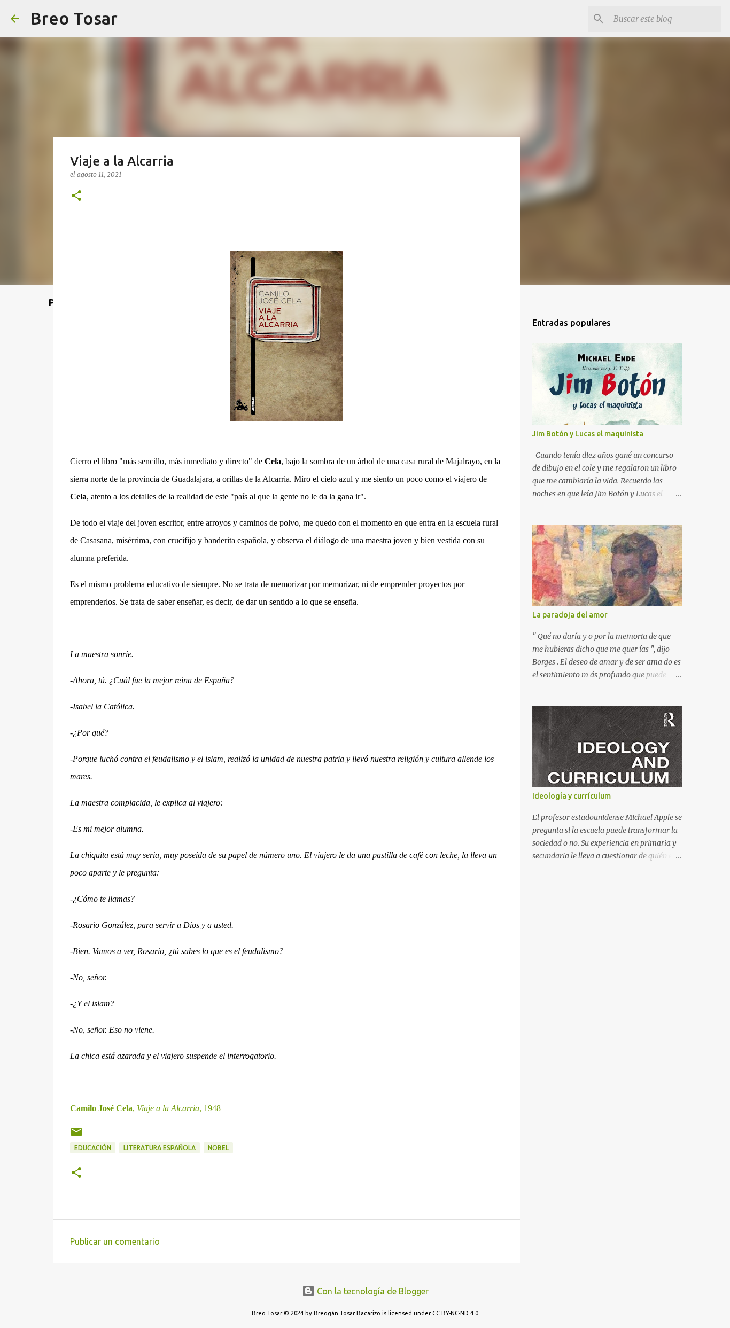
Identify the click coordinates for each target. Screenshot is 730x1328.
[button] (76, 196)
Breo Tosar (74, 18)
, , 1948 (145, 1108)
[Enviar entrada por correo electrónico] (76, 1135)
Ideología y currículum (571, 796)
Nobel (218, 1147)
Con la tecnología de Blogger (372, 1291)
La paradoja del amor (570, 615)
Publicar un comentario (115, 1241)
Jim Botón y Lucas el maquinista (587, 433)
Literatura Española (159, 1147)
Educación (92, 1147)
